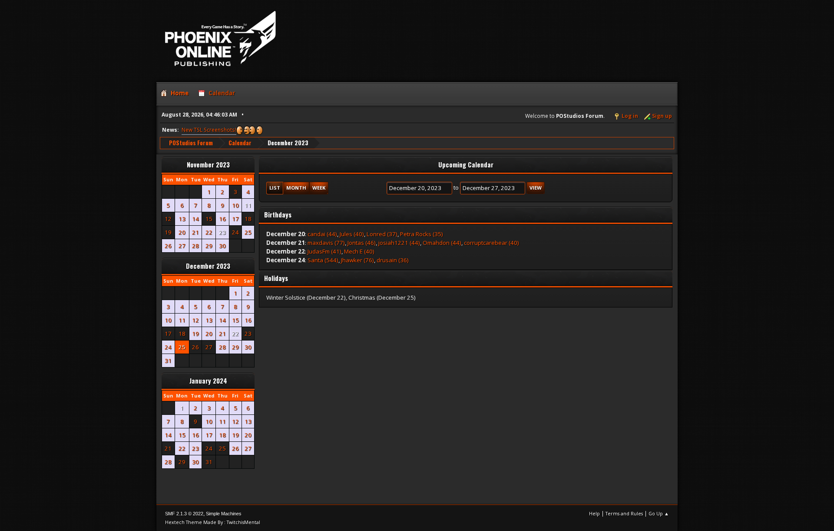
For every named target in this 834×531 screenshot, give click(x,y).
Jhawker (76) (357, 260)
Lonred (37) (382, 234)
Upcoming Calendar (465, 164)
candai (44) (322, 234)
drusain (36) (393, 260)
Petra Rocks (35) (421, 234)
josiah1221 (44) (399, 243)
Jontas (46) (362, 243)
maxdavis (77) (326, 243)
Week (318, 187)
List (274, 187)
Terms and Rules (624, 513)
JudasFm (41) (324, 251)
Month (296, 187)
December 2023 (208, 266)
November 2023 (208, 164)
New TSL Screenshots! (209, 130)
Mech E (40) (359, 251)
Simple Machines (224, 513)
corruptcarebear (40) (491, 243)
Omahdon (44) (442, 243)
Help (594, 513)
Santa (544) (323, 260)
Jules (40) (352, 234)
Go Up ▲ (659, 513)
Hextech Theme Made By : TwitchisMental (212, 522)
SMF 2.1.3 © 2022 (184, 513)
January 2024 (208, 380)
